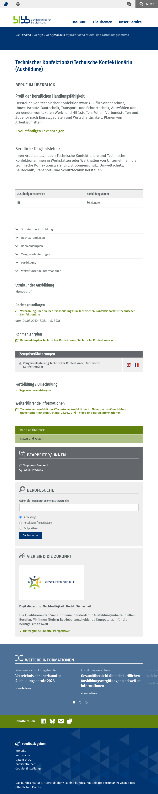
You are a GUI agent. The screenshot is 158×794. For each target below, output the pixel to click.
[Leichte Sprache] (18, 4)
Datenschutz (23, 759)
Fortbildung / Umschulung (38, 522)
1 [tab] (74, 702)
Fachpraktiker (31, 528)
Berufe (38, 35)
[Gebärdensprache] (6, 4)
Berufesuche (54, 35)
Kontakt (20, 751)
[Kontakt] (129, 4)
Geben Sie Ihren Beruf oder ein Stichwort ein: (44, 500)
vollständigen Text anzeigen (41, 131)
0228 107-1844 (33, 470)
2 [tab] (80, 702)
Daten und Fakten (31, 438)
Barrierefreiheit (25, 764)
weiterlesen (24, 688)
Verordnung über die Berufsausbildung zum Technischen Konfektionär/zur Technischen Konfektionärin (77, 312)
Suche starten (30, 535)
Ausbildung (30, 517)
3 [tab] (86, 702)
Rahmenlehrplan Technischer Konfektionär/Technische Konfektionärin (66, 340)
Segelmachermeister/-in (35, 390)
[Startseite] (37, 20)
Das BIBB (79, 22)
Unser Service (130, 22)
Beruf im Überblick (32, 430)
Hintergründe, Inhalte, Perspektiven (47, 631)
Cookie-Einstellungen (29, 768)
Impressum (22, 755)
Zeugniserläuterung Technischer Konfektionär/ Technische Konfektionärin (61, 364)
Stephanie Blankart (35, 465)
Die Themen (102, 22)
